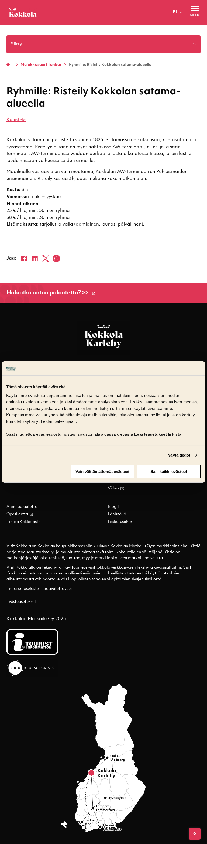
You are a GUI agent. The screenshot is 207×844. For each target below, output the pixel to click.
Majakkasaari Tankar (40, 65)
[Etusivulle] (22, 12)
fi (175, 12)
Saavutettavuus (58, 589)
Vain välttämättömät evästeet (102, 471)
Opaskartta (17, 514)
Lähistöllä (117, 514)
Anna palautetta (21, 507)
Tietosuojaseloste (22, 589)
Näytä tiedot (178, 455)
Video (113, 488)
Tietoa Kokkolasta (23, 522)
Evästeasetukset (21, 602)
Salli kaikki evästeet (168, 471)
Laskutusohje (120, 522)
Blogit (113, 507)
